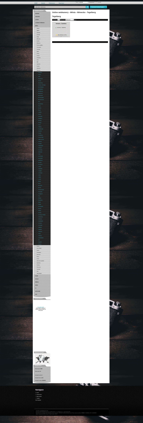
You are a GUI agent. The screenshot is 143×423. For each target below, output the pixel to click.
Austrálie (38, 34)
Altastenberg (40, 82)
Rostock (39, 208)
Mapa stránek (39, 396)
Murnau (39, 187)
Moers (39, 183)
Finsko (38, 53)
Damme (39, 114)
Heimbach (40, 147)
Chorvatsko (39, 47)
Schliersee (40, 218)
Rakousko (38, 254)
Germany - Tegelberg (61, 23)
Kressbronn (40, 164)
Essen (39, 124)
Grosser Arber (40, 137)
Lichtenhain (40, 172)
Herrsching (40, 149)
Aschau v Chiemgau (42, 84)
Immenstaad (40, 156)
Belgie (38, 36)
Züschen (39, 244)
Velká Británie (39, 273)
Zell (38, 239)
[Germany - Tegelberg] (60, 33)
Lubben (39, 177)
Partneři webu (39, 394)
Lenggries (40, 170)
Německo (38, 70)
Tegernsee (40, 231)
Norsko (38, 246)
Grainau (39, 133)
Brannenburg (40, 103)
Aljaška (38, 30)
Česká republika (40, 45)
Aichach (39, 80)
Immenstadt (40, 158)
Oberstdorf (40, 191)
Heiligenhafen (40, 145)
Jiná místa (37, 16)
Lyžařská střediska (40, 22)
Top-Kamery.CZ (43, 410)
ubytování (37, 291)
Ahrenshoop (40, 78)
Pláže (36, 275)
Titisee (39, 233)
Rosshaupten (40, 206)
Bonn (39, 101)
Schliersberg (40, 216)
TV (35, 288)
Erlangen (39, 122)
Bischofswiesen (41, 99)
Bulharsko (38, 43)
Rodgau (39, 204)
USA (37, 271)
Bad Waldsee (40, 89)
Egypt (38, 51)
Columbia (38, 49)
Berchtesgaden (41, 97)
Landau (39, 166)
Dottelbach (40, 118)
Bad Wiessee (40, 91)
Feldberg (39, 126)
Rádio (36, 285)
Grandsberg (40, 135)
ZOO (36, 294)
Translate (99, 2)
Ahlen (39, 76)
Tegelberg (40, 229)
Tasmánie (38, 269)
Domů (38, 392)
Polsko (38, 250)
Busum (39, 110)
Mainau (39, 181)
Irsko (38, 59)
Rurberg (39, 212)
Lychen (39, 179)
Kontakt (38, 398)
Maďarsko (38, 68)
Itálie (37, 61)
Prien (39, 195)
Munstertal (40, 185)
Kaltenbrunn (40, 160)
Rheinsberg (40, 200)
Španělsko (39, 262)
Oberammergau (41, 189)
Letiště (37, 19)
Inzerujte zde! (41, 307)
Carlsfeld (39, 112)
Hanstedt (39, 143)
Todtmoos (40, 235)
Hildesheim (40, 151)
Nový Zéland (39, 248)
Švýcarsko (39, 267)
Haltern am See (41, 139)
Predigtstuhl (40, 193)
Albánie (38, 28)
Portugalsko (39, 252)
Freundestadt (40, 128)
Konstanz (40, 162)
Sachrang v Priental (41, 214)
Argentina (38, 32)
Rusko (38, 258)
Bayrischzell (40, 95)
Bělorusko (38, 38)
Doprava (37, 13)
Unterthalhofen (40, 237)
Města (36, 25)
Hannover (40, 141)
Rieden (39, 202)
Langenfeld (40, 168)
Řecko (38, 256)
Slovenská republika (40, 260)
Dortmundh (40, 116)
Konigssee (40, 72)
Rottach (39, 210)
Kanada (38, 66)
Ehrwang (39, 120)
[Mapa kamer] (42, 364)
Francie (38, 55)
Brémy (39, 105)
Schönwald (40, 225)
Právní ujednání (38, 400)
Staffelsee (40, 227)
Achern (39, 74)
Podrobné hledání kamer (97, 7)
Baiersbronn (40, 93)
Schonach (40, 223)
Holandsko (39, 57)
